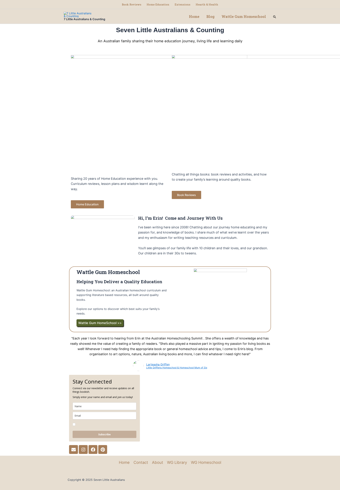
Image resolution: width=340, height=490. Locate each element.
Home (194, 16)
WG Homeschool (206, 462)
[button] (274, 16)
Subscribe (104, 434)
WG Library (177, 462)
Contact (141, 462)
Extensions (182, 4)
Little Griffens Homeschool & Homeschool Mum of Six (176, 368)
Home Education (158, 4)
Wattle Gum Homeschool (244, 16)
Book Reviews (131, 4)
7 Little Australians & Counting (84, 19)
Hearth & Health (207, 4)
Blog (210, 16)
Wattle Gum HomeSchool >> (100, 323)
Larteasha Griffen (158, 364)
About (157, 462)
